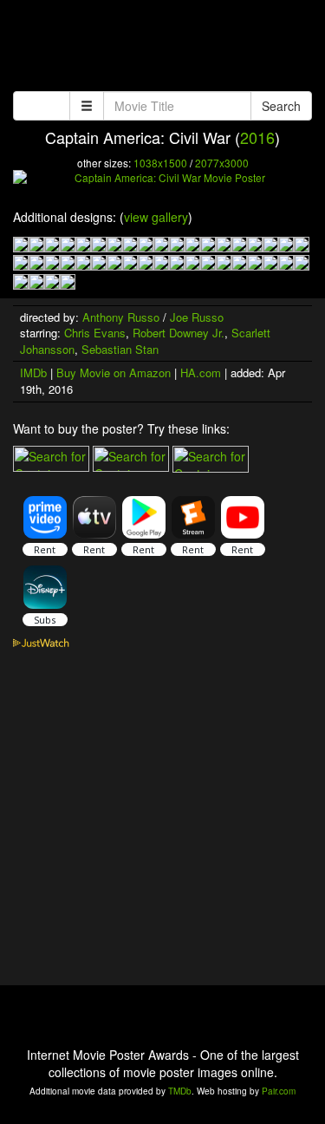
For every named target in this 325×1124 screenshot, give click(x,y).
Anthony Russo (120, 317)
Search (281, 105)
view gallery (156, 216)
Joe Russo (197, 317)
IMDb (33, 372)
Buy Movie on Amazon (113, 372)
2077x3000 (222, 162)
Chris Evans (95, 332)
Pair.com (279, 1091)
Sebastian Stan (120, 349)
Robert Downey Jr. (178, 332)
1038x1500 (160, 162)
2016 (257, 137)
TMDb (180, 1091)
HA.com (200, 372)
